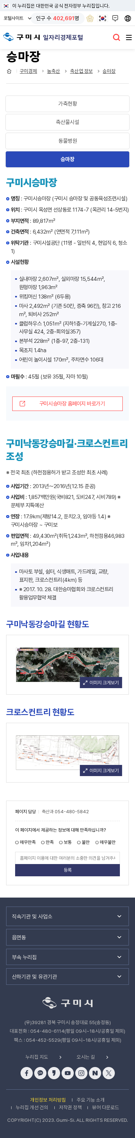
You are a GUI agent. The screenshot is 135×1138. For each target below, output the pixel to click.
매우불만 (108, 842)
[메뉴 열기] (129, 37)
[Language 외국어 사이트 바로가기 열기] (128, 18)
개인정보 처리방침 (48, 1100)
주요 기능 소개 (91, 1100)
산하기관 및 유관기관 (34, 976)
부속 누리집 (24, 957)
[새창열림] (90, 18)
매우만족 (28, 842)
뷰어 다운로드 (105, 1107)
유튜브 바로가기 (68, 1073)
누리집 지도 (37, 1057)
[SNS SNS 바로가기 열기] (116, 18)
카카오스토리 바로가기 (54, 1073)
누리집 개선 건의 (32, 1107)
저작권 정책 (70, 1107)
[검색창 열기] (117, 37)
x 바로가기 (109, 1073)
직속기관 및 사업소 (32, 916)
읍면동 (19, 937)
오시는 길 (86, 1057)
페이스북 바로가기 (27, 1073)
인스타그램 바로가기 (81, 1073)
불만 (86, 842)
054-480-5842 (72, 812)
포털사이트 (15, 20)
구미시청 (21, 37)
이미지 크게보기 (101, 682)
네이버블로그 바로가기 (95, 1073)
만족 (50, 842)
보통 (68, 842)
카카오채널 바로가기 (40, 1073)
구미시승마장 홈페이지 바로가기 (72, 403)
